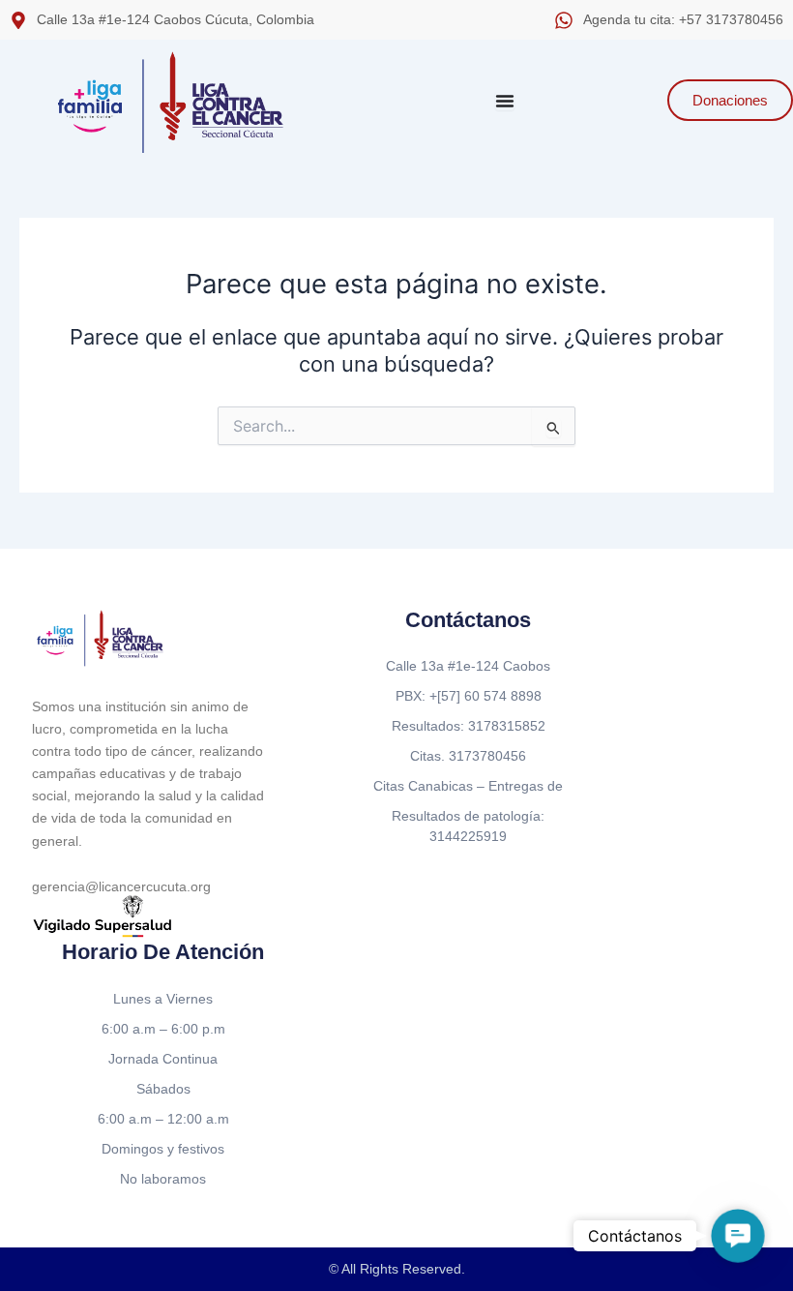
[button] (737, 1235)
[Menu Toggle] (504, 100)
